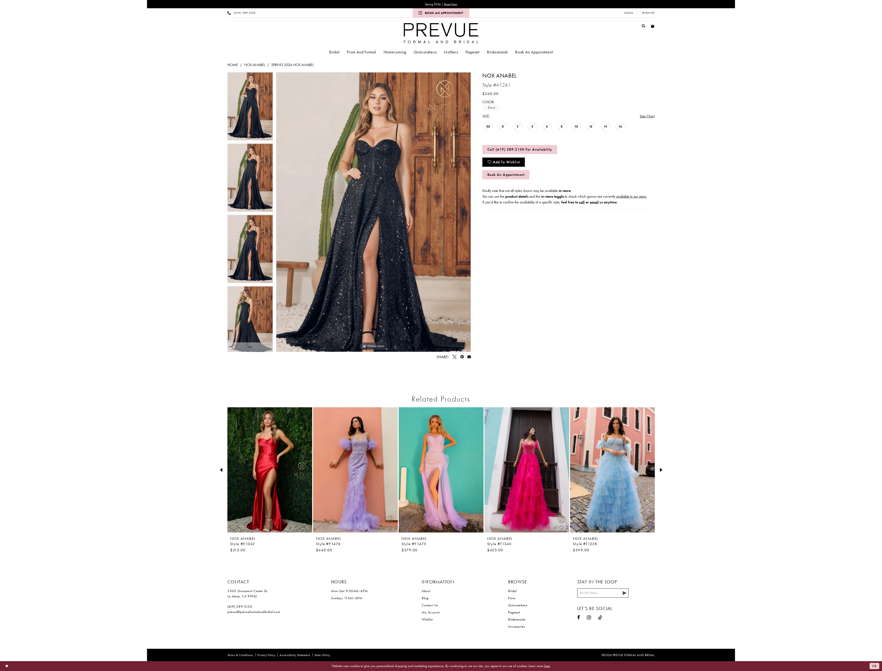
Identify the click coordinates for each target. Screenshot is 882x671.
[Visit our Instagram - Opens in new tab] (589, 617)
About (426, 591)
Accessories (516, 626)
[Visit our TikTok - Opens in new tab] (600, 617)
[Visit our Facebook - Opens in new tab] (578, 617)
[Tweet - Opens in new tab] (454, 357)
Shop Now (450, 4)
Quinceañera (517, 605)
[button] (629, 12)
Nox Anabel (254, 64)
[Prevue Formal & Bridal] (441, 33)
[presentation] (269, 469)
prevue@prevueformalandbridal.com (253, 612)
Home (232, 64)
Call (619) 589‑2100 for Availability (519, 149)
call (582, 202)
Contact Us (430, 605)
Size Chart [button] (647, 116)
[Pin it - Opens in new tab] (462, 357)
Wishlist (427, 619)
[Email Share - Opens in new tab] (469, 356)
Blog (425, 598)
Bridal (512, 591)
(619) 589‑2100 (239, 606)
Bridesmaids (516, 619)
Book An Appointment (506, 174)
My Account (431, 612)
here (547, 666)
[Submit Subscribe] (624, 593)
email (594, 202)
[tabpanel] (250, 108)
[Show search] (643, 26)
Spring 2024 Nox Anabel (292, 64)
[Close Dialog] (7, 666)
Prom (511, 598)
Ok (874, 666)
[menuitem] (241, 12)
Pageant (514, 612)
